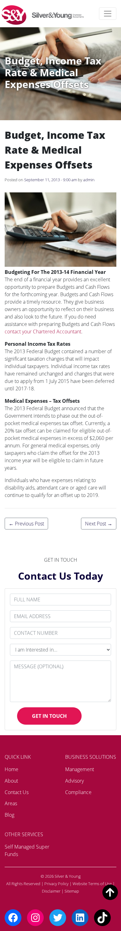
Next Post (98, 523)
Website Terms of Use (92, 883)
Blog (9, 814)
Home (11, 769)
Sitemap (72, 891)
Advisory (74, 780)
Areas (11, 803)
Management (79, 769)
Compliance (78, 792)
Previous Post (26, 523)
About (11, 780)
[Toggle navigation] (107, 13)
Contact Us (17, 792)
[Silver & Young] (43, 15)
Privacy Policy (56, 883)
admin (89, 179)
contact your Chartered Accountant (43, 331)
